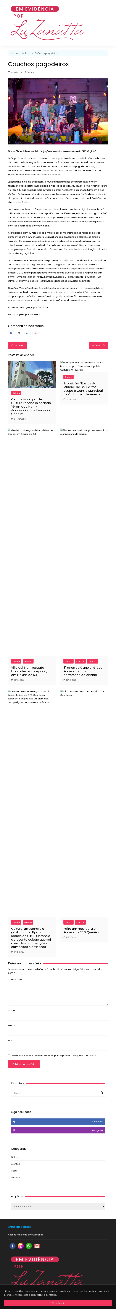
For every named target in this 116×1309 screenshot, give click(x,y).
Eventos (80, 661)
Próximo (96, 345)
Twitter (19, 333)
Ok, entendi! (58, 1303)
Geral (14, 1170)
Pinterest (35, 333)
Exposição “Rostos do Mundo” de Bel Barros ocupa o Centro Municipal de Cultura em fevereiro (83, 388)
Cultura (30, 72)
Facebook (11, 333)
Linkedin (27, 333)
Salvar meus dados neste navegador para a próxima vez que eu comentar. (54, 1055)
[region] (58, 1297)
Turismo (28, 661)
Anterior (19, 345)
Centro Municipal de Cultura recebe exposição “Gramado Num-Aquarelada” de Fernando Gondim (31, 406)
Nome (12, 1010)
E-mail (12, 1025)
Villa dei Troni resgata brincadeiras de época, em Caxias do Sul (29, 671)
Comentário (15, 979)
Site (10, 1040)
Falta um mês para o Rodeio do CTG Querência (83, 930)
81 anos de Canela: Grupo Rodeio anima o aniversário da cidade (83, 671)
